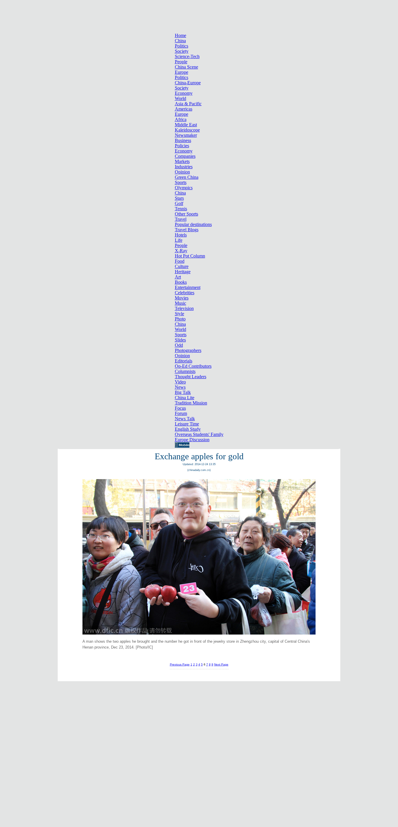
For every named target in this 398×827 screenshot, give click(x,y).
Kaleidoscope (187, 129)
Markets (182, 161)
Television (184, 308)
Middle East (186, 124)
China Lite (184, 397)
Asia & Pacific (188, 103)
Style (179, 313)
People (181, 61)
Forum (181, 413)
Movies (182, 297)
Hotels (181, 234)
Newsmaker (186, 135)
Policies (182, 145)
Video (180, 381)
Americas (183, 108)
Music (180, 303)
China (180, 40)
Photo (180, 318)
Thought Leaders (190, 376)
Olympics (184, 187)
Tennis (181, 208)
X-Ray (181, 250)
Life (178, 240)
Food (179, 261)
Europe (181, 72)
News (180, 387)
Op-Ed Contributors (193, 366)
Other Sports (186, 213)
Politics (181, 45)
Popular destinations (193, 224)
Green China (186, 177)
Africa (180, 119)
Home (180, 35)
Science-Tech (187, 56)
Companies (185, 156)
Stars (179, 198)
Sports (180, 182)
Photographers (188, 350)
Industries (184, 166)
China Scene (186, 66)
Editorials (183, 360)
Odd (179, 345)
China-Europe (188, 82)
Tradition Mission (191, 402)
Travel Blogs (186, 229)
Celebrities (184, 292)
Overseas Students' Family (199, 434)
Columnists (185, 371)
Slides (180, 339)
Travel (180, 219)
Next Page (221, 664)
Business (183, 140)
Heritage (183, 271)
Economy (184, 93)
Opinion (182, 171)
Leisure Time (187, 423)
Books (181, 282)
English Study (188, 429)
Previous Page (180, 664)
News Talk (185, 418)
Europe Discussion (192, 439)
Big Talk (183, 392)
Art (178, 276)
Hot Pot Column (190, 255)
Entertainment (187, 287)
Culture (182, 266)
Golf (179, 203)
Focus (180, 408)
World (180, 98)
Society (182, 51)
